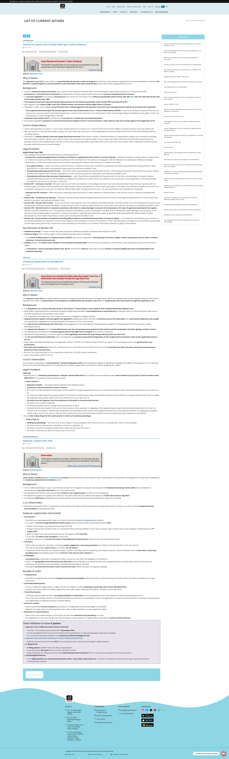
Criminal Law (28, 40)
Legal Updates (104, 12)
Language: (161, 6)
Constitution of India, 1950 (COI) (35, 448)
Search (150, 6)
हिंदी (167, 6)
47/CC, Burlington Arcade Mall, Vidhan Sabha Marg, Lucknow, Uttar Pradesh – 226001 (75, 736)
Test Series (133, 12)
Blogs (113, 6)
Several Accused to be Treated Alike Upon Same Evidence (54, 44)
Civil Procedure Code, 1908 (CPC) (35, 269)
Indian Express (36, 470)
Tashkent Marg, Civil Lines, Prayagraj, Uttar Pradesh (75, 727)
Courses (123, 12)
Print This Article (35, 675)
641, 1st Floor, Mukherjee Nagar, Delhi (74, 719)
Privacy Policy (70, 754)
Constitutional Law (30, 437)
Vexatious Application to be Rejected (43, 261)
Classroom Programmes (134, 6)
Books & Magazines (161, 12)
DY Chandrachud (53, 478)
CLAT (115, 12)
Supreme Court (63, 52)
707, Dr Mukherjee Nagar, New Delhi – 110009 (74, 712)
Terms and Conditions (96, 754)
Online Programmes (104, 723)
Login (144, 6)
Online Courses (121, 6)
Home (108, 6)
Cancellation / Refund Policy (120, 754)
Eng (163, 6)
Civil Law (26, 257)
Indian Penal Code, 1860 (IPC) (47, 52)
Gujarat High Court (31, 52)
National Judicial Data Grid (37, 440)
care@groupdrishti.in (128, 710)
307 (132, 97)
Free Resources (146, 12)
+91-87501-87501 (126, 714)
